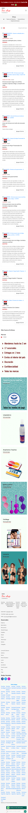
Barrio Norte (3, 625)
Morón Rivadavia (4, 657)
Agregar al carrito (20, 66)
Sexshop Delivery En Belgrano (18, 769)
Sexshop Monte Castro (18, 714)
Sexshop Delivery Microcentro (8, 764)
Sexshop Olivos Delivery (3, 709)
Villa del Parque (4, 630)
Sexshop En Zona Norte (3, 743)
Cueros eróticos (21, 19)
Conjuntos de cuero (15, 21)
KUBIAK (4, 337)
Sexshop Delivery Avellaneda (13, 774)
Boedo (2, 634)
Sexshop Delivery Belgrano (3, 774)
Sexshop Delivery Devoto (23, 769)
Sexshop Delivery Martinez (13, 764)
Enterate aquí (6, 382)
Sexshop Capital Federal (13, 780)
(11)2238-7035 (9, 611)
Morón (2, 655)
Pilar (2, 669)
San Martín (3, 665)
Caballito (3, 632)
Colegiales (3, 644)
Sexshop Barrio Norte (3, 788)
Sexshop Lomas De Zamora (8, 728)
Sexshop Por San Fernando (24, 698)
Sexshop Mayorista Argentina (8, 723)
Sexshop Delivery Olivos (3, 764)
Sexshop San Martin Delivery (8, 688)
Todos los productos (11, 19)
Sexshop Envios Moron (23, 737)
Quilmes (2, 653)
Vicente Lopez (4, 667)
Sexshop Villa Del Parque (13, 728)
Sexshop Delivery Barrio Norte (8, 774)
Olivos (2, 662)
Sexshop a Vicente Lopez (24, 794)
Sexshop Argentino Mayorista (18, 788)
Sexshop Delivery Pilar (23, 757)
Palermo (3, 622)
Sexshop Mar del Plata (3, 728)
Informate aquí (6, 417)
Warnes (2, 642)
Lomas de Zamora (5, 650)
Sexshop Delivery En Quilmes (3, 769)
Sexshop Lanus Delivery (23, 728)
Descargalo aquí (7, 521)
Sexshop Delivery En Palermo (8, 769)
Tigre (2, 672)
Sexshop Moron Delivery (18, 709)
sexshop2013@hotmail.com (10, 616)
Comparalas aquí (7, 486)
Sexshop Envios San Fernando (18, 737)
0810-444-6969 (10, 614)
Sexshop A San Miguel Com (3, 799)
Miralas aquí (6, 556)
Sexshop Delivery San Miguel (8, 757)
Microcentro (3, 627)
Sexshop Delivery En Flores (13, 769)
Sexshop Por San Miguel (18, 698)
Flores (2, 637)
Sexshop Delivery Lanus (18, 764)
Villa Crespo (3, 639)
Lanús (2, 660)
